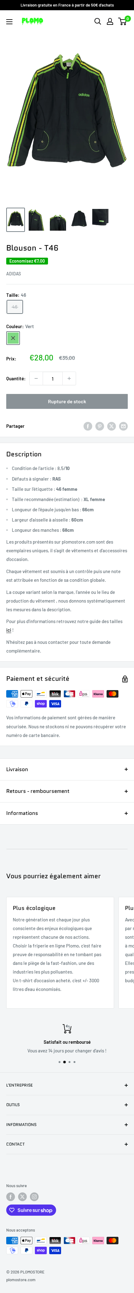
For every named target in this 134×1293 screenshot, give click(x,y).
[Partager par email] (123, 426)
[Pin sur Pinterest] (99, 426)
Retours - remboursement (37, 791)
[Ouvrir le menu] (9, 21)
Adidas (13, 273)
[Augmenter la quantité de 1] (69, 378)
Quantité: (16, 378)
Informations (22, 813)
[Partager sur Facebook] (88, 426)
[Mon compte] (110, 21)
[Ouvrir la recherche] (97, 21)
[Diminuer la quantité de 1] (36, 378)
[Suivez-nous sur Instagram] (34, 1196)
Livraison (17, 769)
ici (8, 630)
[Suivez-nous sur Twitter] (22, 1196)
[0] (123, 21)
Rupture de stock (67, 401)
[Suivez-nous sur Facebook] (10, 1196)
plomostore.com (21, 1279)
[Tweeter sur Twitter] (111, 426)
